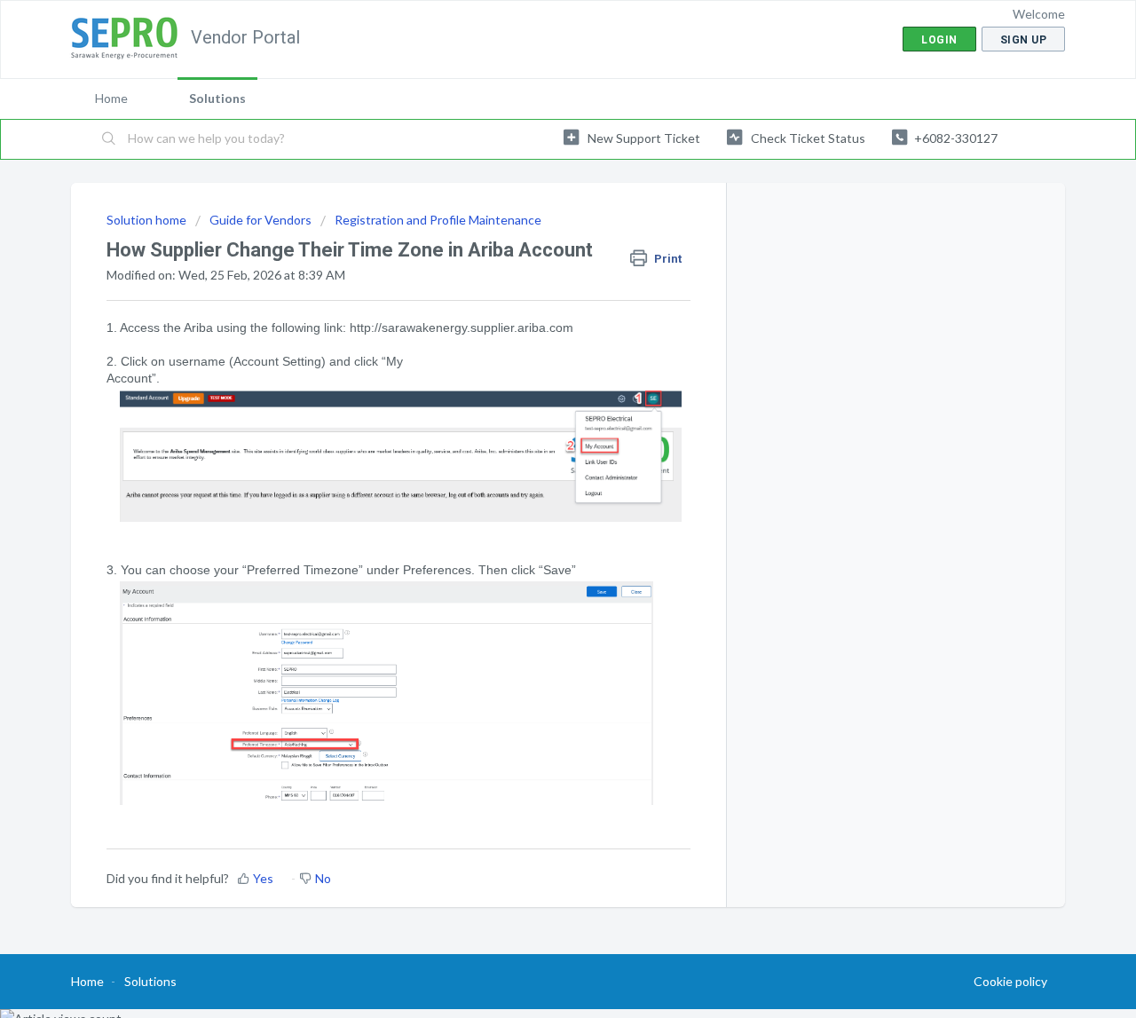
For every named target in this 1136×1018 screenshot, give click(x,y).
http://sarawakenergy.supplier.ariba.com (461, 327)
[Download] (535, 276)
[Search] (109, 139)
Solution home (147, 219)
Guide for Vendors (260, 219)
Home (111, 98)
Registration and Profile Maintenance (438, 219)
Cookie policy (1010, 981)
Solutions (217, 98)
